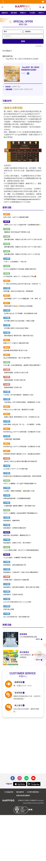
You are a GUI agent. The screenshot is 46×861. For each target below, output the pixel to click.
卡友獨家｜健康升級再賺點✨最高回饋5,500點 (18, 491)
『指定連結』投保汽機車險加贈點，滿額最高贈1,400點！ (22, 402)
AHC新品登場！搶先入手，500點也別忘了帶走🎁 (19, 276)
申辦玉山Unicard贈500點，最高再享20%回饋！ (19, 410)
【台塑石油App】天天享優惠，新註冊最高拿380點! (20, 313)
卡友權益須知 (8, 792)
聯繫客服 (18, 682)
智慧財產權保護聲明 (23, 796)
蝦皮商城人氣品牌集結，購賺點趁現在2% (17, 535)
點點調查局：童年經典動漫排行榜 (14, 565)
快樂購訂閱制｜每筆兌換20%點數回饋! (16, 580)
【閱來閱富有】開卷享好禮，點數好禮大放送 (18, 336)
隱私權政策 (20, 792)
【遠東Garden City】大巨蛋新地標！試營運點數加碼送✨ (22, 225)
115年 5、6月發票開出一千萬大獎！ (15, 262)
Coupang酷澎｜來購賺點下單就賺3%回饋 (17, 558)
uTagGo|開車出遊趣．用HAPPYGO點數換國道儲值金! (21, 550)
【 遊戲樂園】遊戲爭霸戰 (11, 439)
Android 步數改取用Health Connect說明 (17, 602)
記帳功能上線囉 (8, 609)
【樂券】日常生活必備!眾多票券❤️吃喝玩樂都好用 (20, 461)
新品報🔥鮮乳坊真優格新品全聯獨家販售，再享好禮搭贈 (22, 476)
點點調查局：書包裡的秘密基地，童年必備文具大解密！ (22, 587)
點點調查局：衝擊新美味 (11, 521)
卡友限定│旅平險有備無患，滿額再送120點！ (18, 395)
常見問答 (18, 693)
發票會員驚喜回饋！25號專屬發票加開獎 (16, 498)
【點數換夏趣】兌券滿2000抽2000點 (15, 373)
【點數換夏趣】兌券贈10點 (12, 387)
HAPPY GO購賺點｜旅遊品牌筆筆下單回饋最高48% (20, 513)
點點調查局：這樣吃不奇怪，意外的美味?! (17, 543)
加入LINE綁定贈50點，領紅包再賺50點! (16, 617)
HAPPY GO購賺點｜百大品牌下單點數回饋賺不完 (19, 484)
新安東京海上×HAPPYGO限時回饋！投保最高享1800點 (21, 447)
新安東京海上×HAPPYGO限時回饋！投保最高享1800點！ (22, 432)
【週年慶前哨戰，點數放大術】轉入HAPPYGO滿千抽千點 (22, 239)
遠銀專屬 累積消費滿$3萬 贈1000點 (15, 350)
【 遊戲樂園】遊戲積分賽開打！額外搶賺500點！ (19, 506)
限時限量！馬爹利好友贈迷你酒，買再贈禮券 (18, 291)
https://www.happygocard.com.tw (24, 199)
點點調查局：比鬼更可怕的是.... (13, 595)
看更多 (38, 639)
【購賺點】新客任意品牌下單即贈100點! (16, 232)
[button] (2, 7)
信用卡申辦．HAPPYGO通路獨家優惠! (16, 217)
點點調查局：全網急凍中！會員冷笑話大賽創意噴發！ (21, 572)
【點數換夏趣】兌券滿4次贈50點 (14, 380)
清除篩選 (38, 46)
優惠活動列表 (7, 56)
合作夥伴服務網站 (33, 792)
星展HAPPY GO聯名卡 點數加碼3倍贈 (16, 343)
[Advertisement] (23, 745)
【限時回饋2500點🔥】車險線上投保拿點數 (18, 306)
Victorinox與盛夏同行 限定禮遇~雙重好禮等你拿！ (20, 269)
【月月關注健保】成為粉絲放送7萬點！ (16, 328)
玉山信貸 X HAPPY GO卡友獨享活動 (15, 469)
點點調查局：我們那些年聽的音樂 (14, 528)
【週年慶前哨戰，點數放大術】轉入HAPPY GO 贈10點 (21, 254)
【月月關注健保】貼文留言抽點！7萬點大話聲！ (19, 321)
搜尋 (23, 41)
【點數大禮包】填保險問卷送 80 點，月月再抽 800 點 (21, 417)
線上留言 (18, 705)
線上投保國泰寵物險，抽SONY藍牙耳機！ (17, 358)
